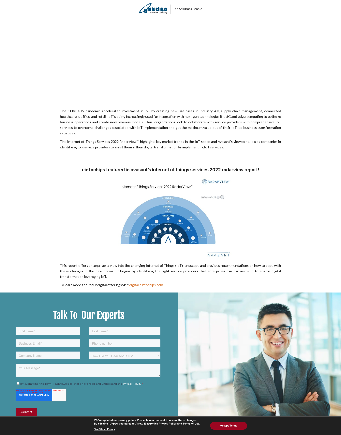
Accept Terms (228, 426)
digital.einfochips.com (146, 285)
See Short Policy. (104, 429)
